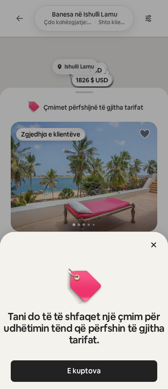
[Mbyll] (153, 244)
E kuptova (84, 371)
